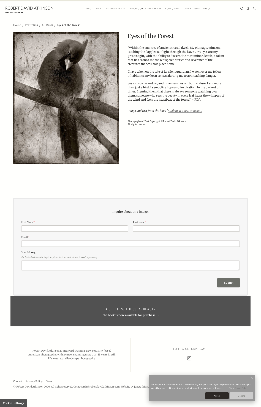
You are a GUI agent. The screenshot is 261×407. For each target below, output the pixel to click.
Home (17, 25)
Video (187, 8)
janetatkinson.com (145, 386)
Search (50, 381)
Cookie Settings (13, 403)
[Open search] (242, 8)
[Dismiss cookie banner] (252, 378)
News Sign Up (202, 8)
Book (99, 8)
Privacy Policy (241, 388)
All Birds (47, 25)
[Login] (248, 9)
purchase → (151, 315)
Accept (217, 395)
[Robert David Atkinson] (29, 8)
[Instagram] (189, 358)
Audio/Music (172, 8)
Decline (241, 395)
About (89, 8)
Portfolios (31, 25)
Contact (17, 381)
